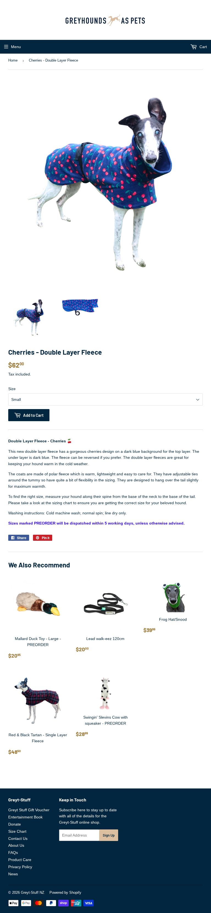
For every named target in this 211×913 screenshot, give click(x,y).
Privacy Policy (20, 867)
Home (13, 60)
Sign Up (109, 835)
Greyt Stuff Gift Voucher (28, 810)
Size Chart (17, 831)
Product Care (19, 859)
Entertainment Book (25, 817)
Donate (14, 824)
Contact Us (17, 838)
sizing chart (62, 503)
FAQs (13, 852)
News (13, 874)
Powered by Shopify (65, 892)
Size (12, 389)
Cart (202, 47)
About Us (16, 845)
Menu (16, 47)
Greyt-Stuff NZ (32, 892)
